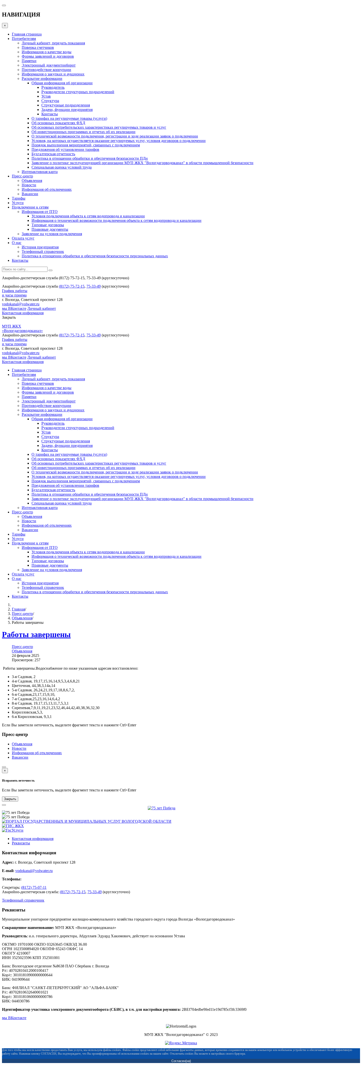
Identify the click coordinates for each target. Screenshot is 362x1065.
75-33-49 (93, 286)
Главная (18, 609)
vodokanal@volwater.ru (20, 304)
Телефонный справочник (23, 900)
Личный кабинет (41, 308)
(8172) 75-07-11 (34, 887)
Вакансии (20, 757)
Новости (19, 748)
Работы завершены (36, 634)
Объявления (22, 618)
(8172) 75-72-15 (71, 286)
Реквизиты (21, 843)
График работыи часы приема (14, 293)
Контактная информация (23, 313)
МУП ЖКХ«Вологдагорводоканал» (22, 328)
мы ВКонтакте (14, 308)
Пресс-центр (22, 613)
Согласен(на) (181, 1061)
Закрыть (10, 799)
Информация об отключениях (37, 753)
